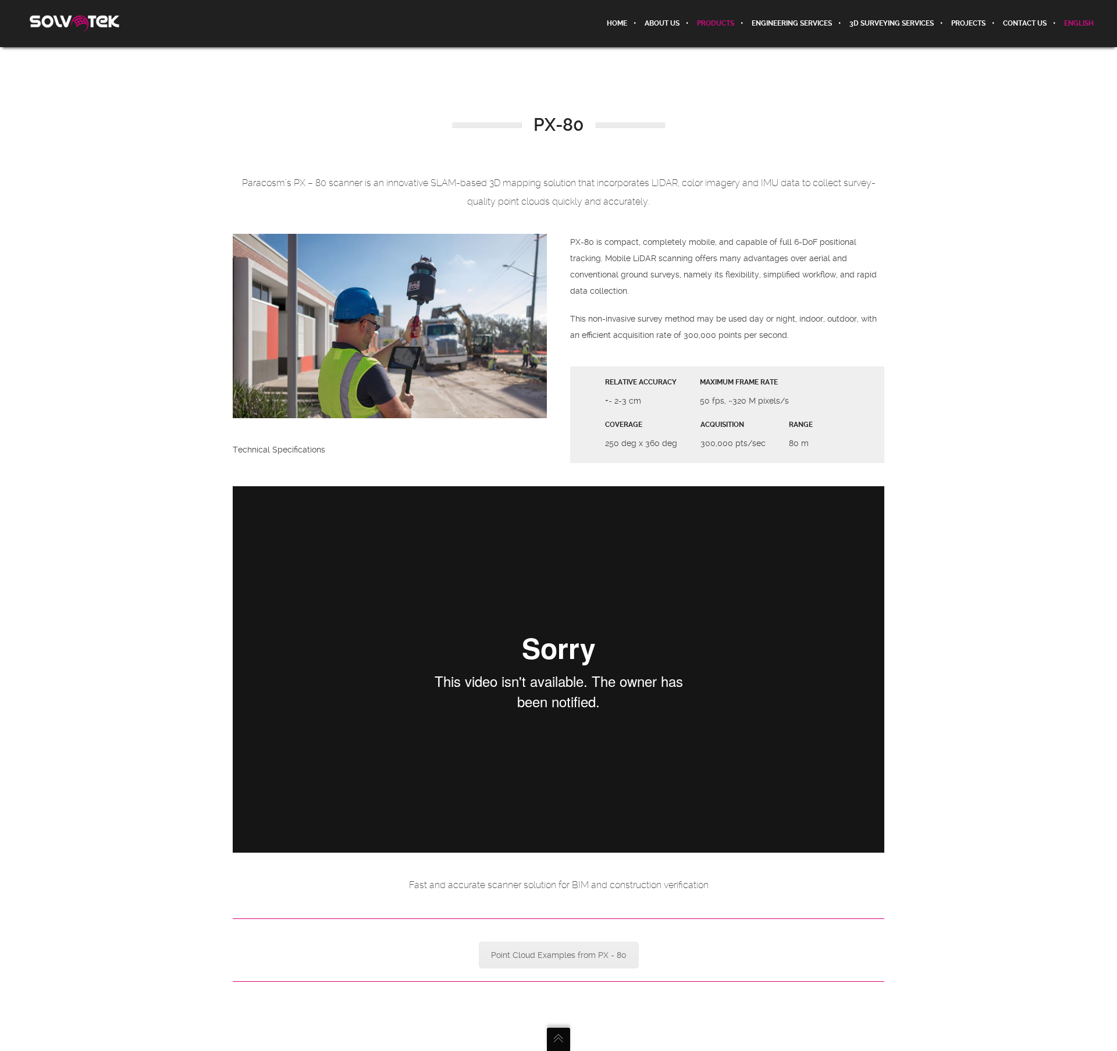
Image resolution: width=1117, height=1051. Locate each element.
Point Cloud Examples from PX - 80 (559, 955)
